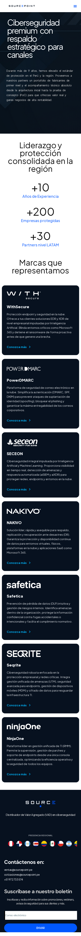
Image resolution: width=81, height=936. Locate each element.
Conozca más (17, 347)
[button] (75, 6)
